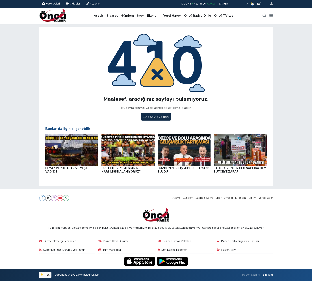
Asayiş (99, 15)
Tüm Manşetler (112, 250)
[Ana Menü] (271, 15)
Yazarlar (95, 3)
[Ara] (264, 15)
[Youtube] (60, 198)
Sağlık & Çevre (204, 198)
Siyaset (112, 15)
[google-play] (172, 261)
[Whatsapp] (66, 198)
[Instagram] (54, 198)
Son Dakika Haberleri (174, 250)
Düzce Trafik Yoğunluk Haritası (240, 241)
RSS (47, 274)
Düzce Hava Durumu (116, 241)
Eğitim (252, 198)
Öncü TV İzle (223, 15)
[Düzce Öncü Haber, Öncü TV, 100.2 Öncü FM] (52, 15)
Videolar (75, 3)
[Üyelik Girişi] (270, 4)
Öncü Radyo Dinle (197, 15)
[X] (48, 198)
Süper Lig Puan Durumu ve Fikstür (64, 250)
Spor (140, 15)
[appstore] (140, 261)
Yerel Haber (172, 15)
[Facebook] (42, 198)
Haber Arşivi (228, 250)
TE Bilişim (267, 274)
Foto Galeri (53, 3)
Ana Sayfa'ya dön (156, 116)
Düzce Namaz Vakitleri (176, 241)
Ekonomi (153, 15)
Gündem (127, 15)
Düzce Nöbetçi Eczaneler (60, 241)
